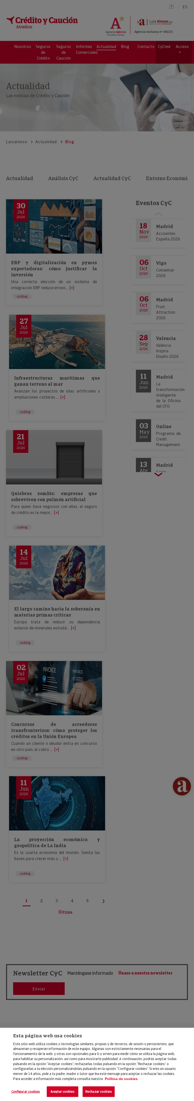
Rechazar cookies (98, 1091)
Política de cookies (121, 1079)
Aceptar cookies (63, 1091)
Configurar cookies (25, 1091)
